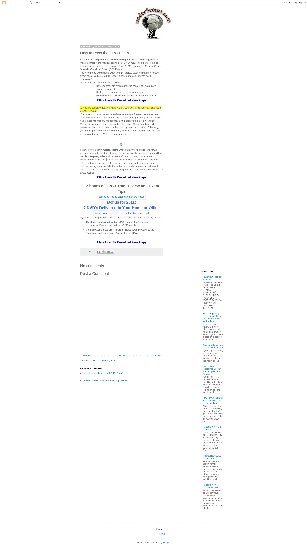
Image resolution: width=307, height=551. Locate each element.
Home (122, 355)
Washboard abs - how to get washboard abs (213, 346)
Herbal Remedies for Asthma (212, 457)
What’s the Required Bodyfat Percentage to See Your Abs (212, 370)
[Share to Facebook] (108, 252)
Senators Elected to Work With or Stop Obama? (105, 380)
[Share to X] (105, 252)
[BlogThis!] (102, 252)
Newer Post (86, 355)
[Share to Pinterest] (112, 252)
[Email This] (98, 252)
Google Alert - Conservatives (211, 486)
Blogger (166, 542)
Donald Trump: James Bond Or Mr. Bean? (103, 373)
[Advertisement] (197, 98)
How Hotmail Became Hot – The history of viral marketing (213, 400)
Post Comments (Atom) (104, 360)
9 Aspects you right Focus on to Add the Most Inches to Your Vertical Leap (212, 317)
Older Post (157, 355)
